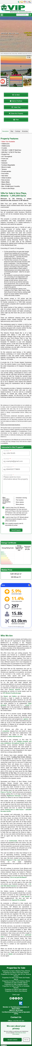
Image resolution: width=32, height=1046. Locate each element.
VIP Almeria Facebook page (12, 693)
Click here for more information (19, 1033)
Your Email (7, 458)
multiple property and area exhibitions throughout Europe (16, 742)
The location (19, 500)
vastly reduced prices (15, 736)
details (10, 954)
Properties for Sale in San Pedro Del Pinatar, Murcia (16, 978)
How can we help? (9, 475)
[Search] (30, 15)
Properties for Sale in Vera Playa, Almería (16, 972)
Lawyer (27, 705)
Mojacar (9, 860)
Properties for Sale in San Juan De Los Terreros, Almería (16, 975)
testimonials (13, 841)
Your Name (7, 450)
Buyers (6, 696)
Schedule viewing (21, 498)
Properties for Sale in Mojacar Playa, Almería (16, 971)
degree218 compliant (19, 900)
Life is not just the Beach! (18, 877)
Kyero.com (21, 626)
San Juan (17, 860)
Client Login (16, 994)
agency (25, 719)
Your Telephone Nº (9, 467)
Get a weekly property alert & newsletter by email (14, 524)
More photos (20, 504)
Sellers (14, 696)
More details (20, 502)
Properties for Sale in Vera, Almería (16, 991)
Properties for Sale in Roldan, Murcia (16, 983)
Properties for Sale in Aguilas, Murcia (16, 984)
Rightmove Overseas (14, 796)
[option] (16, 65)
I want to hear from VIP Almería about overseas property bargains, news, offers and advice (16, 519)
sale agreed (25, 896)
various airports (14, 689)
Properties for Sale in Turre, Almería (16, 989)
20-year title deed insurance (16, 885)
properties (6, 731)
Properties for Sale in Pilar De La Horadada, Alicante (16, 987)
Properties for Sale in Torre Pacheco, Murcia (16, 981)
